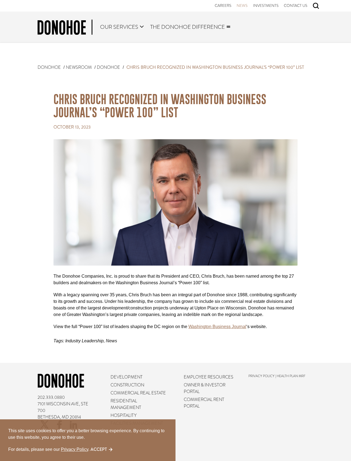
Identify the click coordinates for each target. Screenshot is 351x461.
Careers (223, 5)
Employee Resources (208, 377)
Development (127, 377)
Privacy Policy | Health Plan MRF (277, 376)
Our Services (119, 27)
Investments (266, 5)
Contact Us (296, 5)
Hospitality (124, 415)
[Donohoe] (65, 28)
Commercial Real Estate (138, 393)
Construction (127, 385)
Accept (98, 449)
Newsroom (79, 67)
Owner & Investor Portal (204, 388)
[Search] (316, 6)
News (242, 5)
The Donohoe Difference (187, 27)
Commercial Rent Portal (204, 403)
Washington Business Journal (217, 326)
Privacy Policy (74, 449)
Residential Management (126, 404)
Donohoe (49, 67)
